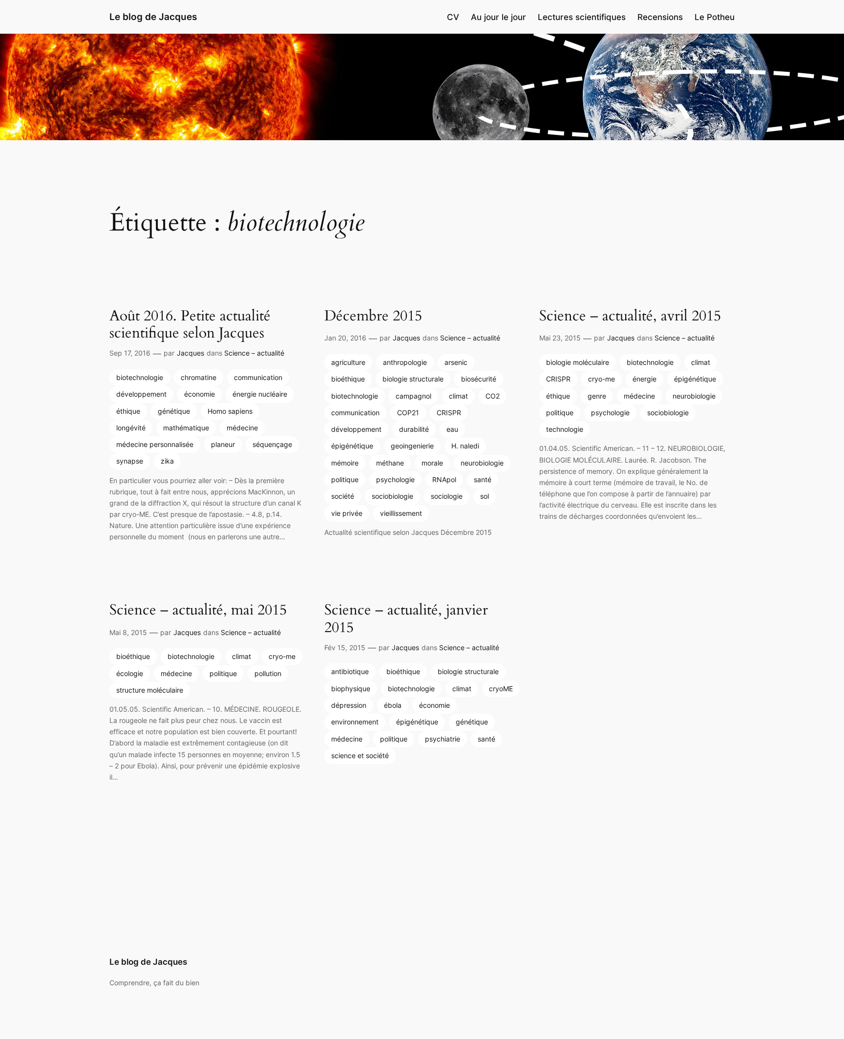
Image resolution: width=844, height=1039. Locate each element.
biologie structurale (412, 379)
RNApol (444, 479)
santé (482, 479)
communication (258, 377)
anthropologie (405, 362)
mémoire (345, 463)
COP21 (408, 412)
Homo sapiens (230, 411)
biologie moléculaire (577, 362)
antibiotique (350, 671)
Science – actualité (254, 353)
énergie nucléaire (259, 394)
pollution (267, 673)
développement (141, 394)
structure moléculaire (149, 690)
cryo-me (601, 379)
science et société (360, 755)
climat (458, 396)
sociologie (447, 496)
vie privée (346, 513)
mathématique (186, 428)
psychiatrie (442, 739)
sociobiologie (392, 496)
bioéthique (348, 379)
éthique (128, 411)
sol (484, 496)
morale (432, 463)
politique (345, 479)
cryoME (501, 688)
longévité (131, 428)
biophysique (350, 688)
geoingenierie (412, 446)
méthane (390, 463)
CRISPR (449, 412)
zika (167, 461)
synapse (129, 461)
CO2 (492, 396)
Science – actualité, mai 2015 (198, 610)
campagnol (413, 396)
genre (597, 396)
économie (199, 394)
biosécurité (478, 379)
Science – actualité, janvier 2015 (406, 619)
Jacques (190, 353)
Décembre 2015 (373, 316)
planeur (223, 444)
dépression (348, 705)
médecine (242, 428)
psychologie (395, 479)
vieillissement (401, 513)
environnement (355, 722)
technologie (564, 429)
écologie (129, 673)
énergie (644, 379)
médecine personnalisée (154, 444)
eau (452, 429)
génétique (174, 411)
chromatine (198, 377)
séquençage (272, 444)
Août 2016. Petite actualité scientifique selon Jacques (190, 325)
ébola (392, 705)
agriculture (348, 362)
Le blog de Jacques (153, 16)
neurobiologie (482, 463)
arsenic (455, 362)
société (342, 496)
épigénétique (352, 446)
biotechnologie (139, 377)
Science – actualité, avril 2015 (630, 316)
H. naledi (465, 446)
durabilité (414, 429)
